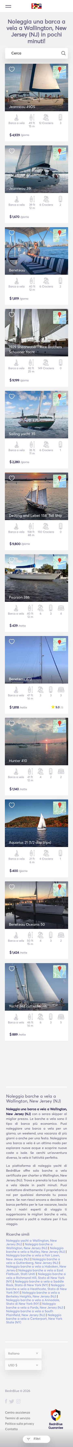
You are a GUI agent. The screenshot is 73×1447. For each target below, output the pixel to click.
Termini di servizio (17, 1418)
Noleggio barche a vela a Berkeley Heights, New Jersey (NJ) (33, 1294)
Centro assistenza (17, 1412)
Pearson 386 (19, 597)
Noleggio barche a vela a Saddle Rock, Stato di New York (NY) (35, 1283)
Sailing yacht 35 (22, 433)
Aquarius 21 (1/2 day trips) (30, 842)
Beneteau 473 (20, 679)
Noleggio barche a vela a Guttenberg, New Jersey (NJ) (33, 1261)
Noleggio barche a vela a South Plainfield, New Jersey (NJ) (29, 1313)
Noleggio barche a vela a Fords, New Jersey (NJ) (34, 1305)
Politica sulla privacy (19, 1424)
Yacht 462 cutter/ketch (27, 1006)
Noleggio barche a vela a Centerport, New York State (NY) (34, 1318)
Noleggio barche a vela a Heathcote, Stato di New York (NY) (36, 1288)
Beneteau (17, 270)
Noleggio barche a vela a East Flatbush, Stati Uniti (34, 1272)
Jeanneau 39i (20, 188)
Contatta (11, 1429)
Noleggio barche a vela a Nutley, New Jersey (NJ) (35, 1250)
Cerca (16, 53)
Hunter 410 (18, 760)
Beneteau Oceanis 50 (27, 924)
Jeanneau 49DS (22, 106)
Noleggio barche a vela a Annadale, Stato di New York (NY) (33, 1302)
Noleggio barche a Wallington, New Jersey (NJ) (29, 1246)
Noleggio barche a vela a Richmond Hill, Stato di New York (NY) (36, 1277)
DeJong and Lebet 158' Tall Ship (35, 515)
